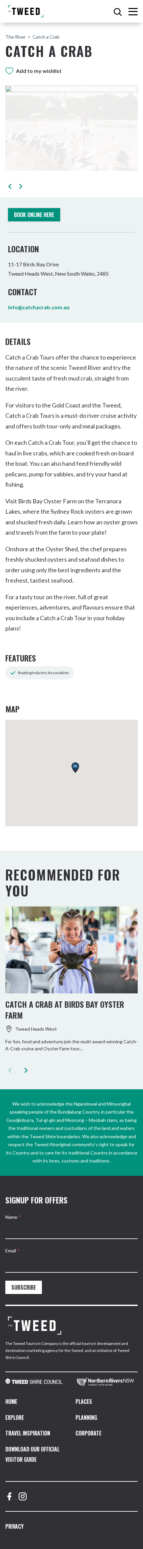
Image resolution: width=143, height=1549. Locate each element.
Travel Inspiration (27, 1433)
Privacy (14, 1526)
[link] (35, 1382)
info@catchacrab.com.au (39, 307)
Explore (14, 1417)
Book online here (34, 215)
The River (15, 37)
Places (83, 1402)
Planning (86, 1417)
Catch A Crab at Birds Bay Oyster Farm (64, 1009)
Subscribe (23, 1287)
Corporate (88, 1433)
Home (11, 1402)
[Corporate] (34, 1326)
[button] (9, 186)
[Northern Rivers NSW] (107, 1382)
